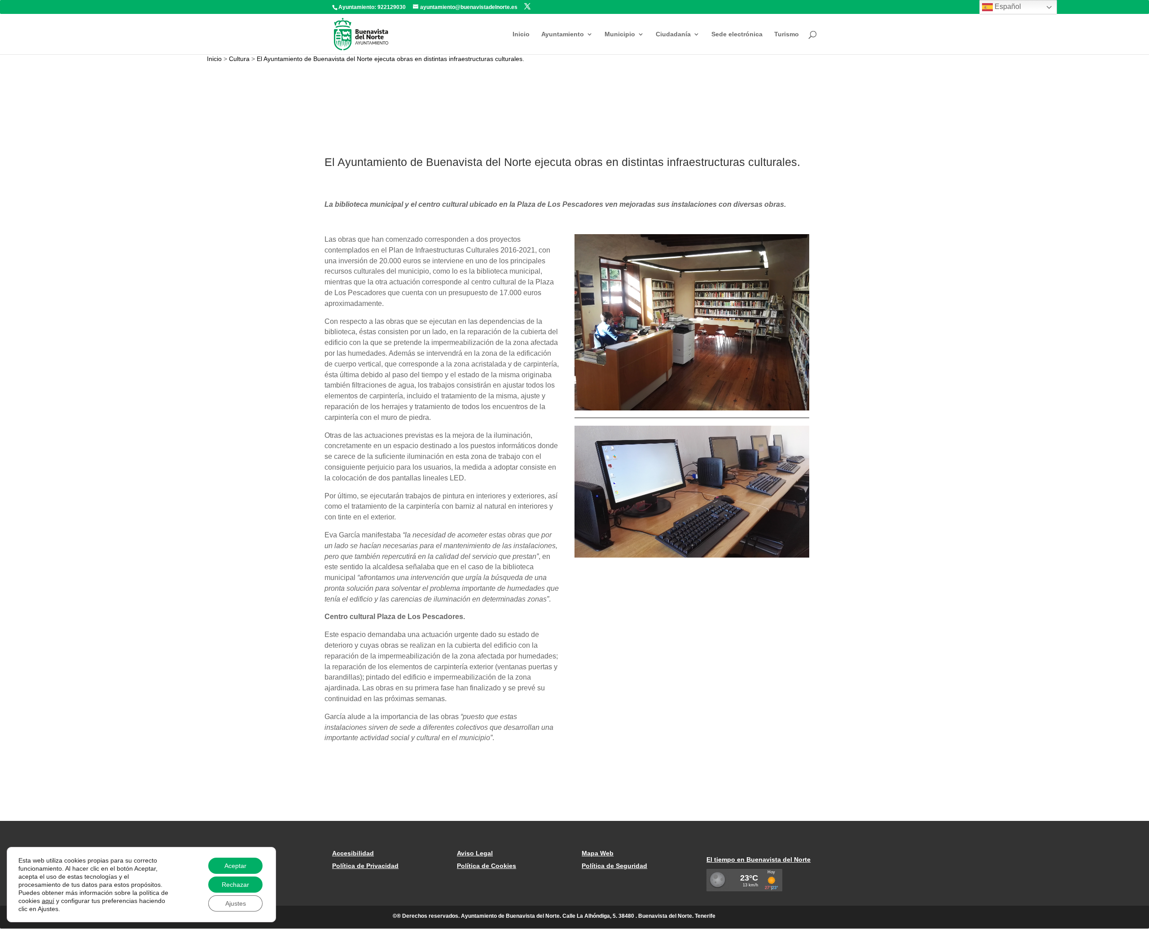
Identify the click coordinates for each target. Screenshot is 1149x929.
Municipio (620, 34)
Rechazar (235, 884)
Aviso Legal (475, 853)
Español (1007, 6)
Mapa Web (598, 853)
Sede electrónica (737, 34)
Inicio (521, 34)
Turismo (786, 34)
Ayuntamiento (562, 34)
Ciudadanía (673, 34)
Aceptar (235, 865)
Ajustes (235, 903)
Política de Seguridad (614, 865)
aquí (48, 900)
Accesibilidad (353, 853)
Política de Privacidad (365, 865)
